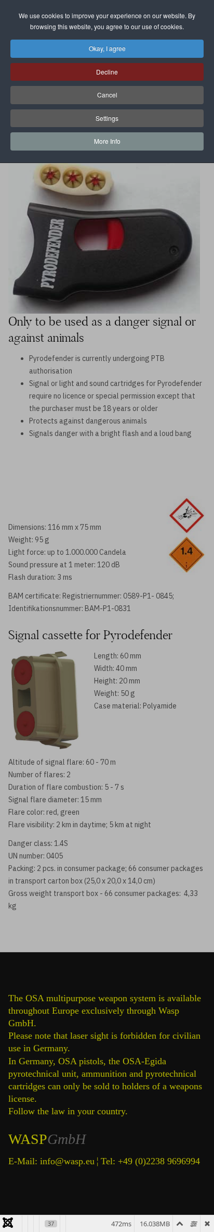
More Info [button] (107, 140)
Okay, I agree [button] (107, 48)
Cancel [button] (107, 94)
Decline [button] (107, 71)
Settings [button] (107, 118)
